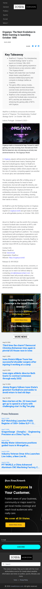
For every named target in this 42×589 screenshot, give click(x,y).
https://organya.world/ (17, 258)
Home (6, 3)
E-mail (4, 540)
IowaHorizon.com (17, 586)
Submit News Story (21, 320)
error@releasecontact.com (20, 273)
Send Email (11, 253)
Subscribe (21, 547)
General (6, 7)
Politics (5, 11)
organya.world (15, 211)
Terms (15, 580)
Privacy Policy (24, 580)
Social (5, 19)
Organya (7, 159)
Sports (5, 15)
